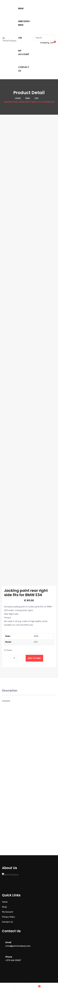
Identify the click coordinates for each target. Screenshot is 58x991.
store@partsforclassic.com (17, 946)
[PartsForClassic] (9, 39)
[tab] (9, 692)
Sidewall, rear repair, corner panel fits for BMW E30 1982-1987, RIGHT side (43, 823)
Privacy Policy (8, 917)
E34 (36, 98)
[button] (5, 789)
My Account (23, 52)
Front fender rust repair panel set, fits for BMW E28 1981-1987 (43, 759)
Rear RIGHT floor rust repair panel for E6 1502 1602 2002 (15, 822)
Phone (8, 956)
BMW (21, 8)
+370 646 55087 (13, 960)
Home (18, 98)
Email (8, 942)
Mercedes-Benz (24, 23)
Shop (4, 907)
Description (9, 690)
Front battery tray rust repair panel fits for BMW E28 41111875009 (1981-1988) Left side (15, 761)
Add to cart (34, 658)
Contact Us (23, 69)
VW (20, 37)
